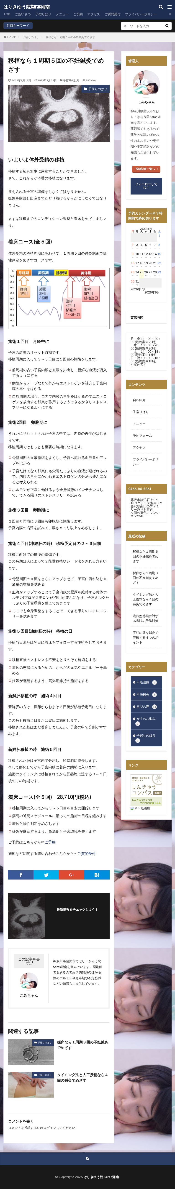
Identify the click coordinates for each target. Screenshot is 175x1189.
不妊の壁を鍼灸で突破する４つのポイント (145, 637)
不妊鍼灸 (145, 694)
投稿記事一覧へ (145, 169)
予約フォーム (142, 435)
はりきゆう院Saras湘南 (26, 7)
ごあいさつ (23, 14)
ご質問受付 (113, 14)
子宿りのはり (31, 37)
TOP (6, 14)
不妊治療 (145, 682)
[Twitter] (46, 875)
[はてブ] (96, 875)
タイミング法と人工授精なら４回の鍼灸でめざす (82, 1077)
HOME (11, 37)
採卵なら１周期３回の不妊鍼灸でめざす (82, 1045)
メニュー (62, 14)
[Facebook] (20, 875)
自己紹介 (139, 400)
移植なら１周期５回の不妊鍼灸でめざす (70, 37)
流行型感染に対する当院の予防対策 (145, 618)
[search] (167, 26)
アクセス (93, 14)
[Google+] (71, 875)
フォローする (77, 915)
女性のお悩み (146, 721)
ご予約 (78, 14)
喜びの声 (146, 706)
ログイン (49, 1128)
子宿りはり (43, 14)
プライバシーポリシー (141, 14)
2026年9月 (152, 292)
